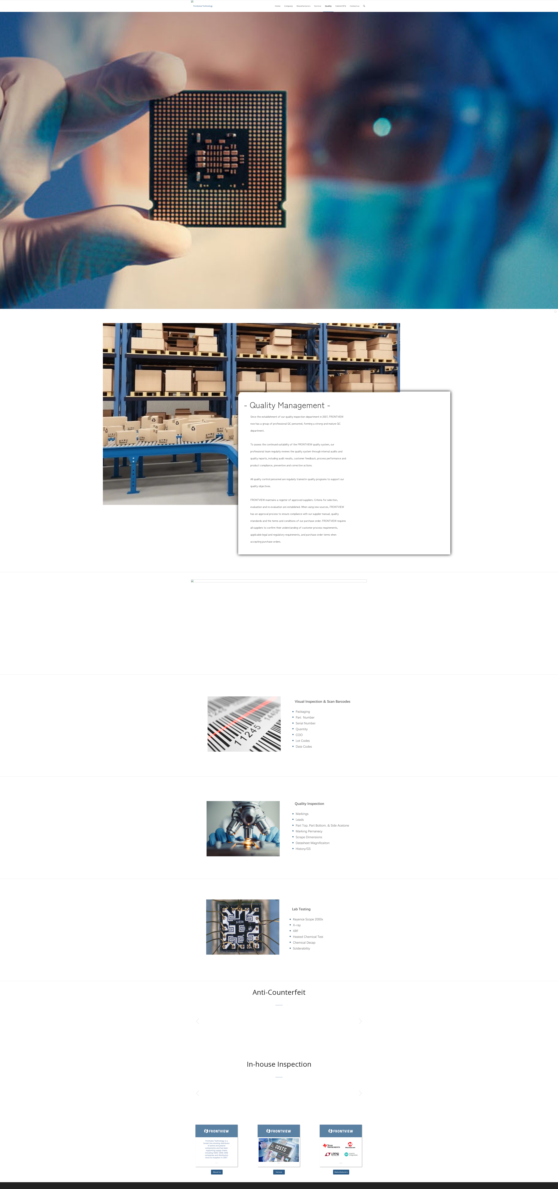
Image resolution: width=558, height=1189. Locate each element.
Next (360, 1021)
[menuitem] (277, 6)
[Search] (364, 6)
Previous (197, 1021)
